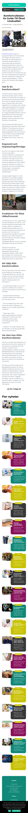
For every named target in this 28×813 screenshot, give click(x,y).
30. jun (18, 452)
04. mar (18, 620)
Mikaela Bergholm (18, 24)
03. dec (18, 722)
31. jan (18, 671)
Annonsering (14, 800)
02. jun (18, 469)
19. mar (18, 588)
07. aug (18, 401)
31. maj (18, 503)
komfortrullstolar (6, 27)
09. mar (18, 604)
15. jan (18, 688)
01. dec (18, 739)
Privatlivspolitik (16, 810)
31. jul (18, 418)
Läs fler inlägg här (14, 389)
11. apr (18, 554)
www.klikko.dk (15, 792)
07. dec (18, 705)
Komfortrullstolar (7, 54)
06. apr (18, 571)
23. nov (18, 756)
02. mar (18, 637)
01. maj (18, 537)
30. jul (18, 435)
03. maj (18, 520)
